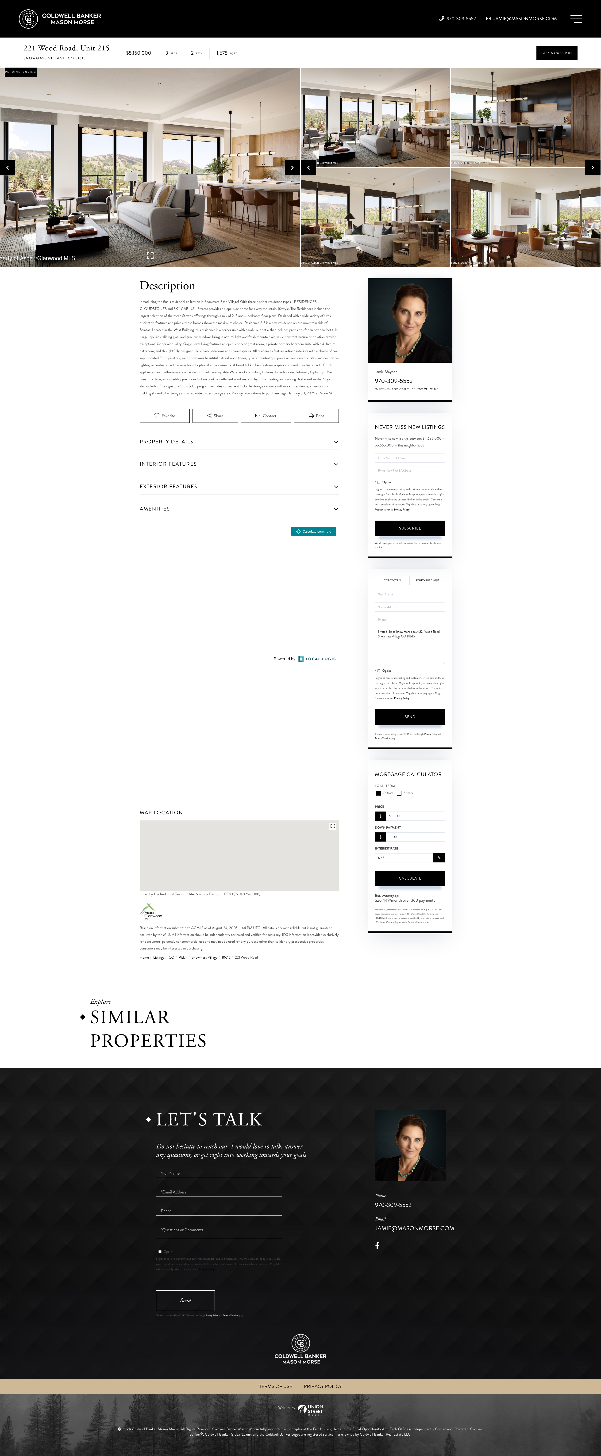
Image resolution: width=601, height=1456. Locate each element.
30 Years (387, 793)
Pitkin (183, 957)
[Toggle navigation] (576, 19)
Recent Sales (400, 389)
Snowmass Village (205, 957)
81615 (226, 957)
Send (410, 717)
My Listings (382, 389)
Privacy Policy (401, 509)
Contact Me (420, 389)
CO (171, 957)
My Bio (434, 389)
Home (144, 957)
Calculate (410, 878)
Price (379, 806)
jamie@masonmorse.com (525, 18)
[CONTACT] (557, 53)
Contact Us (392, 581)
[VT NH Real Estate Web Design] (300, 1410)
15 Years (407, 793)
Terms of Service (382, 738)
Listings (158, 957)
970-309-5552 (461, 18)
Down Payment (388, 827)
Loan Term (385, 786)
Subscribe (410, 528)
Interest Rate (386, 848)
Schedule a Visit (427, 581)
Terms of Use (275, 1386)
